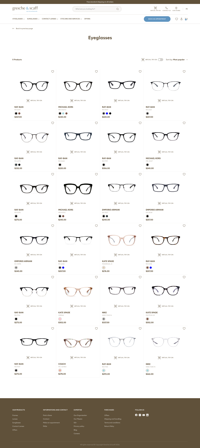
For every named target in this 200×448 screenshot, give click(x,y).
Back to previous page (24, 28)
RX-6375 (17, 161)
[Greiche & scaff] (28, 9)
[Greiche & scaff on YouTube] (143, 415)
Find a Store (47, 415)
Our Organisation (80, 415)
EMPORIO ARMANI (111, 210)
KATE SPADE (108, 261)
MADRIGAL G (107, 264)
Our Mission (78, 419)
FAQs (45, 426)
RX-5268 (61, 161)
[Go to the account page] (181, 19)
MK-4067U (62, 110)
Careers (77, 433)
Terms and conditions (112, 423)
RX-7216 (17, 315)
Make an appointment (51, 423)
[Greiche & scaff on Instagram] (140, 415)
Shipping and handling (112, 419)
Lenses (14, 419)
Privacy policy (79, 426)
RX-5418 (149, 264)
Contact (46, 419)
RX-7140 (105, 367)
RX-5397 (17, 110)
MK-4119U (62, 212)
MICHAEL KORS (65, 107)
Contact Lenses (18, 426)
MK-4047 (149, 161)
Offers (14, 430)
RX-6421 (149, 110)
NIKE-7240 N (107, 315)
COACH (62, 364)
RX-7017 (17, 367)
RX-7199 (105, 161)
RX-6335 (61, 264)
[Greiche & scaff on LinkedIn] (147, 415)
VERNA (61, 315)
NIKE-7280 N (150, 367)
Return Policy (109, 426)
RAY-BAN (18, 107)
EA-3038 (149, 212)
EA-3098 (17, 264)
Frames (15, 415)
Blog (75, 430)
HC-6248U (62, 367)
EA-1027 (105, 212)
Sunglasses (16, 423)
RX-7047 (105, 110)
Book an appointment (157, 19)
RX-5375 (17, 212)
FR (187, 9)
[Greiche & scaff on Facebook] (136, 415)
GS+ (75, 423)
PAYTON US (150, 315)
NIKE (104, 313)
